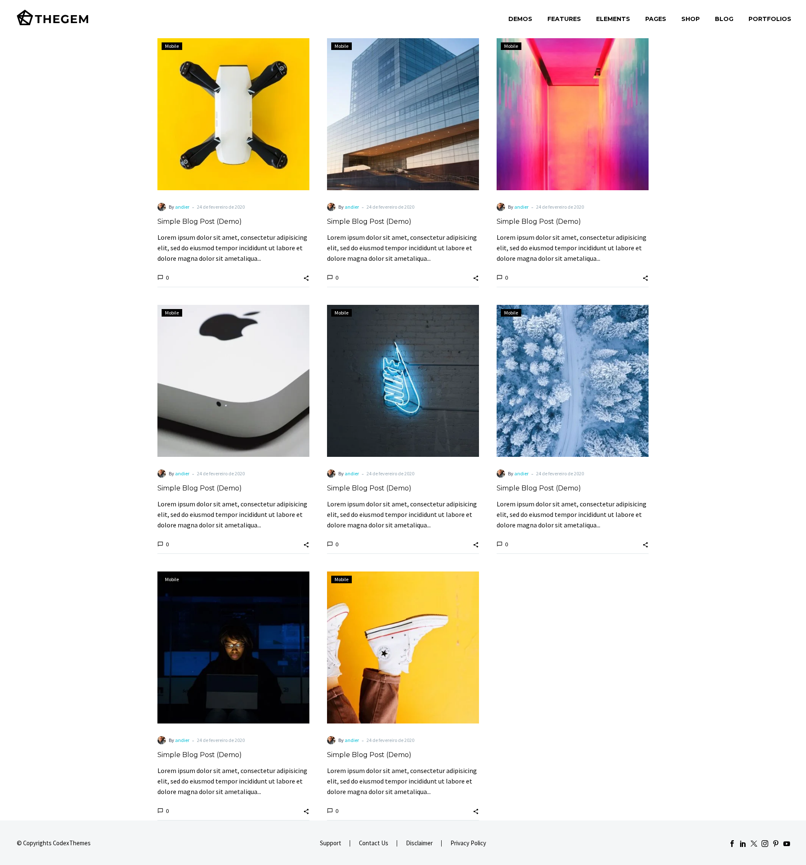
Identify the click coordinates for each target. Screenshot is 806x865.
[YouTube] (786, 843)
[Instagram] (765, 843)
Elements (613, 19)
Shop (690, 19)
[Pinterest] (775, 843)
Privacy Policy (468, 843)
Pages (655, 19)
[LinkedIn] (743, 843)
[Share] (306, 277)
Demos (520, 19)
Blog (724, 19)
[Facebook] (732, 843)
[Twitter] (754, 843)
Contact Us (373, 843)
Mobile (172, 46)
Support (330, 843)
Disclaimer (419, 843)
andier (182, 207)
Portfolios (769, 19)
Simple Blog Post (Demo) (199, 221)
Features (564, 19)
